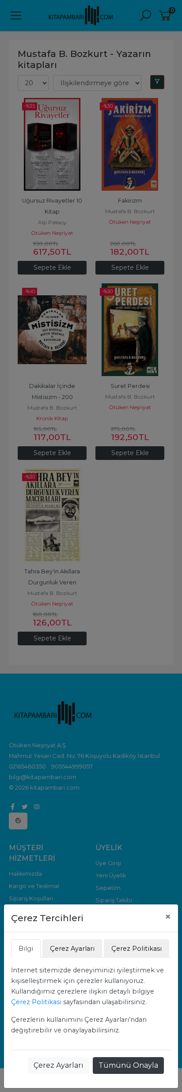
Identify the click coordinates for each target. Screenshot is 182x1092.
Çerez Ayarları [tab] (72, 949)
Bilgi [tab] (26, 949)
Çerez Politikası (36, 1002)
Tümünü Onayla (128, 1065)
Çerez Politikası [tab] (136, 949)
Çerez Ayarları (58, 1065)
